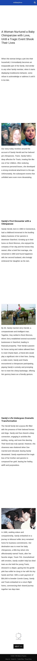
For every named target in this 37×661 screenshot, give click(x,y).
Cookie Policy (20, 659)
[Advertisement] (18, 18)
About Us (7, 659)
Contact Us (13, 659)
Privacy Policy (28, 659)
